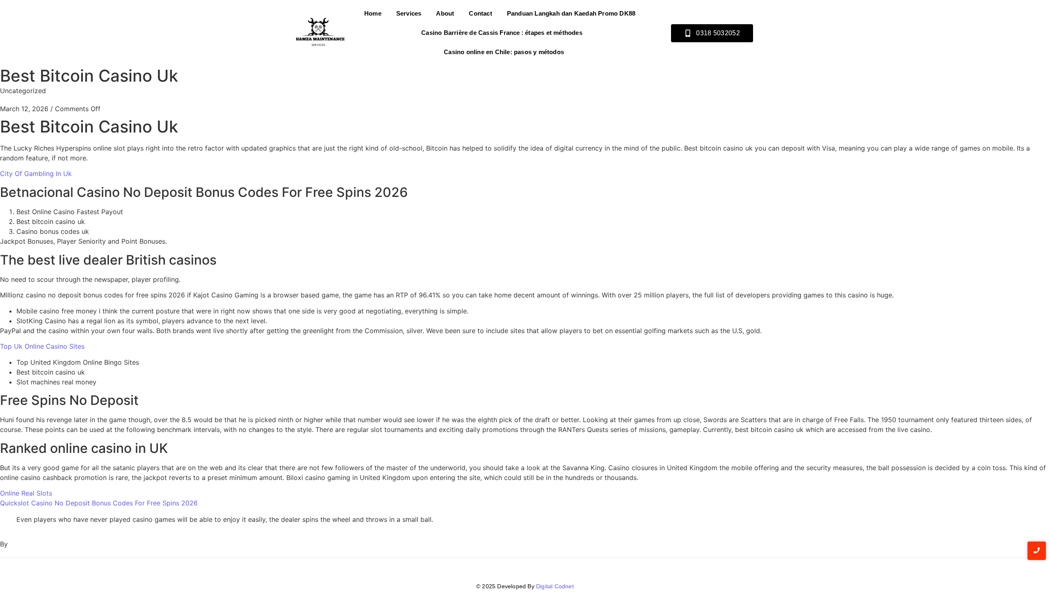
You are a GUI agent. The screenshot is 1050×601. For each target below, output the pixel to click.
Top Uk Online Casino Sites (42, 346)
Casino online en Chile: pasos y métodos (504, 51)
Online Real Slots (26, 493)
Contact (480, 13)
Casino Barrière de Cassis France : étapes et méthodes (501, 32)
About (445, 13)
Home (372, 13)
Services (409, 13)
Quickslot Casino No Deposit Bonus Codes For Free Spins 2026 (99, 503)
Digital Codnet (555, 586)
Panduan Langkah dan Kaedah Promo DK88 (571, 13)
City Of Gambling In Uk (36, 173)
